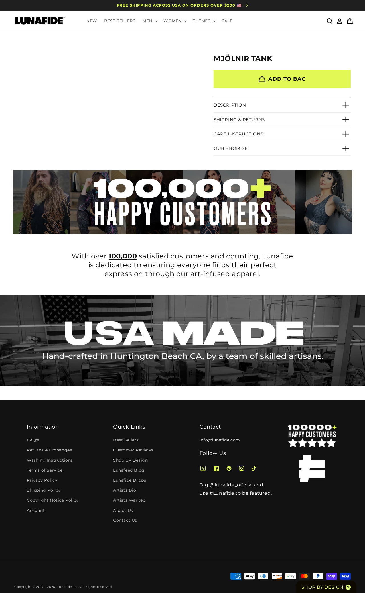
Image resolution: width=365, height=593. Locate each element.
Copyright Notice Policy (53, 500)
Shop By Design (130, 460)
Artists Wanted (129, 500)
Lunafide (64, 587)
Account (36, 510)
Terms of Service (45, 470)
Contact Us (125, 520)
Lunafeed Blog (129, 470)
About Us (123, 510)
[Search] (329, 21)
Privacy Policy (42, 480)
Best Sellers (126, 440)
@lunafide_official (231, 485)
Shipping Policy (44, 490)
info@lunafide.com (220, 440)
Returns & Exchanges (49, 450)
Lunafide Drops (129, 480)
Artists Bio (124, 490)
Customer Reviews (133, 450)
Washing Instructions (50, 460)
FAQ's (33, 440)
